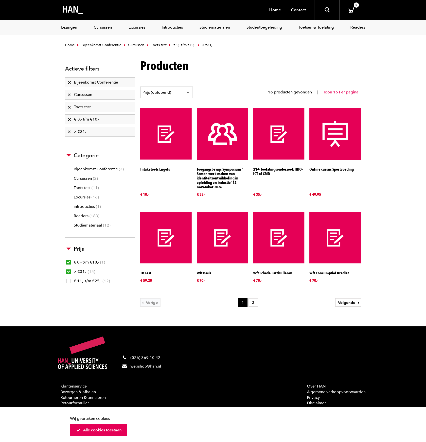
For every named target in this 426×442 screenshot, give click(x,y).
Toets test (158, 45)
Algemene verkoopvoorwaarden (336, 391)
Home (275, 9)
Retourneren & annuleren (83, 397)
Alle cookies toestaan (102, 430)
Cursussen (135, 45)
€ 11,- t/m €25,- (91, 281)
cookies (103, 418)
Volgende (347, 302)
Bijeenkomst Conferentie (101, 45)
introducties (87, 206)
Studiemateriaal (91, 225)
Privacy (313, 397)
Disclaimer (316, 403)
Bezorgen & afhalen (78, 391)
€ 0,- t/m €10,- (184, 45)
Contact (298, 9)
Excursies (86, 197)
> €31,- (84, 271)
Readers (86, 215)
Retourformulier (74, 403)
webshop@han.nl (145, 366)
